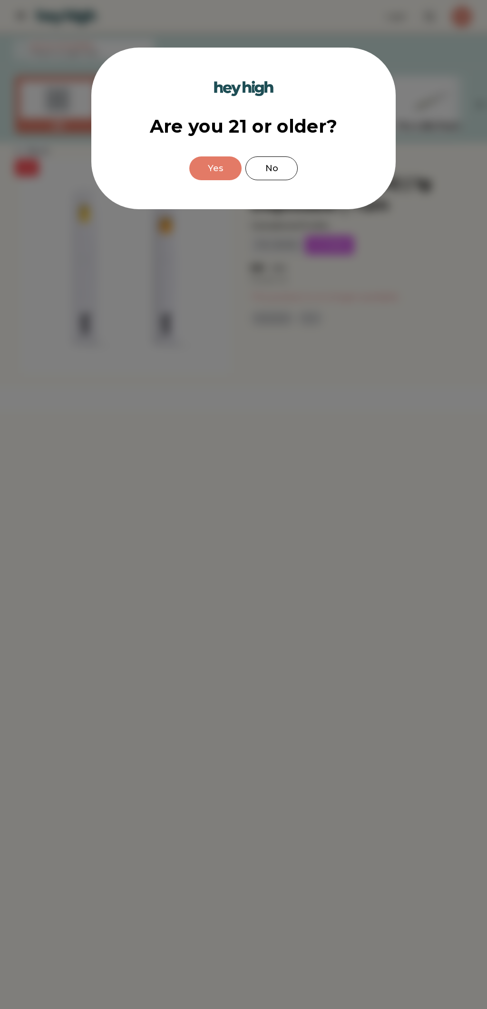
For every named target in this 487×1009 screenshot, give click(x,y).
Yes (215, 168)
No (271, 168)
